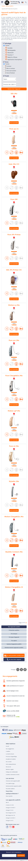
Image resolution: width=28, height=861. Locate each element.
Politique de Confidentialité (12, 772)
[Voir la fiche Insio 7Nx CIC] (14, 174)
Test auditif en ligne (10, 783)
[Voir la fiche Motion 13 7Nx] (14, 315)
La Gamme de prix (10, 754)
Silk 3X (7, 802)
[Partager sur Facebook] (25, 669)
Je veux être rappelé (15, 659)
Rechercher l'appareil (14, 89)
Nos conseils (8, 761)
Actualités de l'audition (11, 759)
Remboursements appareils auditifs (13, 786)
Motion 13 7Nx (14, 305)
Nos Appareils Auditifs (14, 626)
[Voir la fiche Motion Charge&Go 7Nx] (14, 526)
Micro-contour (10, 68)
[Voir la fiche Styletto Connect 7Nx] (14, 562)
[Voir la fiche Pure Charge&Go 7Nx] (14, 385)
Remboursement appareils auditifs (14, 647)
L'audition (8, 751)
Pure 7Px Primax (14, 235)
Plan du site (8, 766)
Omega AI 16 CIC (9, 810)
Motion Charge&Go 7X (14, 587)
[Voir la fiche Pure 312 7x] (14, 139)
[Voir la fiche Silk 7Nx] (14, 103)
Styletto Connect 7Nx (14, 552)
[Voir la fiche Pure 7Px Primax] (14, 244)
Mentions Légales (10, 769)
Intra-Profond (10, 73)
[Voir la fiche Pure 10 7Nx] (14, 456)
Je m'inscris (21, 855)
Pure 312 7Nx (14, 340)
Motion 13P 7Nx (14, 411)
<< (23, 622)
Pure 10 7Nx (14, 446)
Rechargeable (11, 50)
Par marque (14, 633)
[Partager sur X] (21, 669)
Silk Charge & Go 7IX (10, 815)
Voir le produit (14, 122)
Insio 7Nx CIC (14, 164)
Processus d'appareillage (11, 756)
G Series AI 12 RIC (10, 805)
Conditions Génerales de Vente (12, 774)
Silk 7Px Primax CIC (14, 270)
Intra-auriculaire (11, 70)
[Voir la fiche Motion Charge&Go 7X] (14, 597)
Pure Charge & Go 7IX (10, 812)
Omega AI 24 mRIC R (10, 818)
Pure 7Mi (13, 199)
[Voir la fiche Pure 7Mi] (14, 209)
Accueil (7, 746)
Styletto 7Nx (14, 481)
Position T (10, 55)
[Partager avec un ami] (17, 669)
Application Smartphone (14, 59)
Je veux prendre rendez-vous (15, 655)
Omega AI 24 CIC (9, 820)
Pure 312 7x (14, 129)
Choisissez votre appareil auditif (13, 781)
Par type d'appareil (14, 637)
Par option (14, 640)
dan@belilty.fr (22, 860)
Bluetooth (10, 52)
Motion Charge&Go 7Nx (14, 517)
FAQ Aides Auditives (10, 788)
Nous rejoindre (9, 796)
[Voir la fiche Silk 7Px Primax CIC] (14, 280)
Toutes (7, 45)
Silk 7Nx (14, 94)
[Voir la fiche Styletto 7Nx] (14, 491)
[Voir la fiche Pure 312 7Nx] (14, 350)
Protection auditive (14, 630)
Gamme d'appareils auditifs (14, 644)
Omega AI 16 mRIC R (10, 807)
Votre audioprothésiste (11, 764)
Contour (8, 66)
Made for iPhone (12, 57)
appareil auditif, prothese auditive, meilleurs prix (7, 2)
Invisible (9, 48)
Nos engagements (10, 748)
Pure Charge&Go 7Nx (14, 376)
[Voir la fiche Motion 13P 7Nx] (14, 421)
